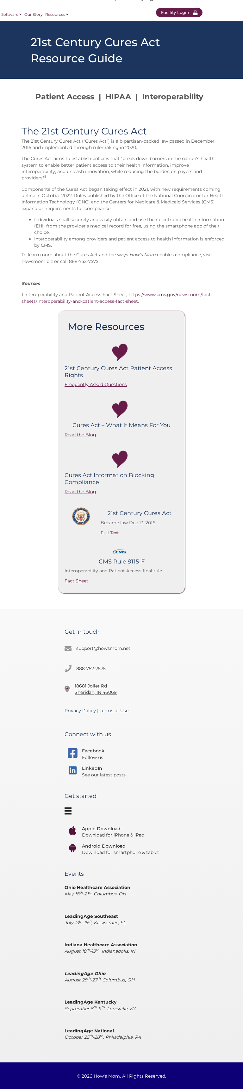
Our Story (33, 14)
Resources (55, 14)
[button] (179, 12)
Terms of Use (114, 710)
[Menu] (69, 811)
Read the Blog (80, 435)
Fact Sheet (76, 581)
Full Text (110, 533)
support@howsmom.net (103, 648)
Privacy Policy (80, 710)
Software (10, 14)
